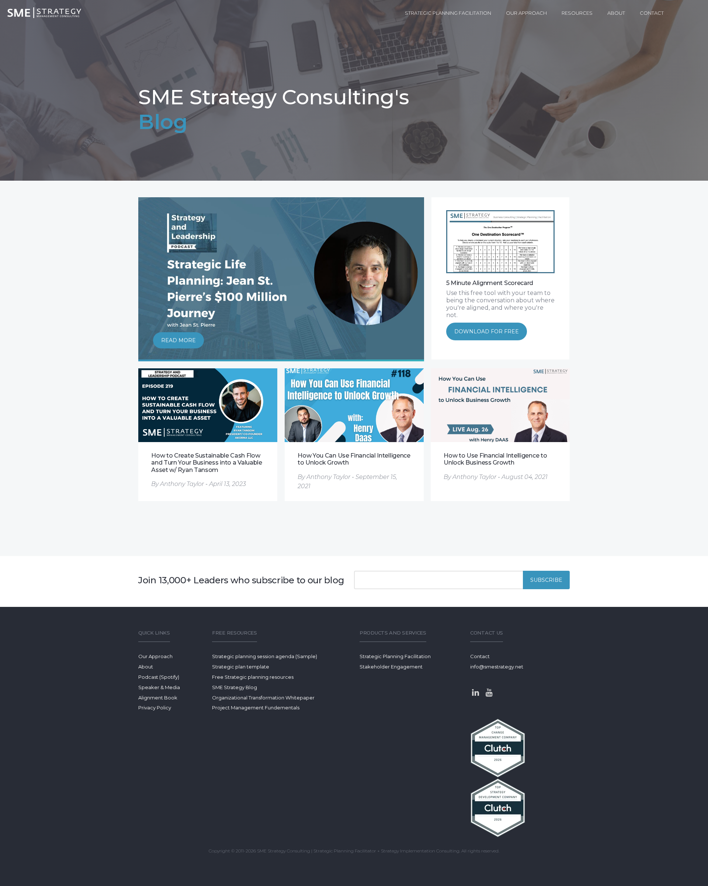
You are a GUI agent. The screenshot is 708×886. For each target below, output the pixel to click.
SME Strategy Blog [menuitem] (234, 687)
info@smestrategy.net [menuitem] (496, 667)
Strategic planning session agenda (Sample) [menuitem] (264, 656)
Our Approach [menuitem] (526, 13)
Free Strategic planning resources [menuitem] (253, 677)
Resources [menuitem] (577, 13)
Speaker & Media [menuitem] (159, 687)
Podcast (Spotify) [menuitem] (158, 677)
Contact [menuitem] (652, 13)
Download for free (486, 331)
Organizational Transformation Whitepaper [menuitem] (263, 698)
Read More (178, 340)
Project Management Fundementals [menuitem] (255, 707)
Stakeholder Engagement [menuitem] (391, 667)
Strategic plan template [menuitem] (240, 667)
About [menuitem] (616, 13)
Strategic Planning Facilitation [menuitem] (395, 656)
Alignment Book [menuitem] (157, 698)
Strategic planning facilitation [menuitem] (448, 13)
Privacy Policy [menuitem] (154, 707)
